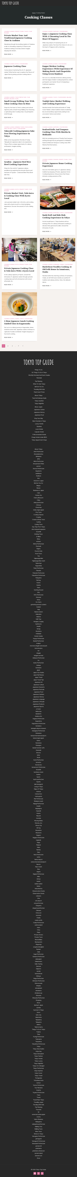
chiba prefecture (38, 502)
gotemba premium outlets (38, 604)
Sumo (38, 1012)
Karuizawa (38, 743)
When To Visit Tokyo (39, 384)
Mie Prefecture (38, 799)
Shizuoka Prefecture (38, 998)
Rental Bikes (38, 939)
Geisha (38, 585)
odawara (38, 896)
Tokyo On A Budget (38, 1066)
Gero (38, 587)
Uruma (38, 1117)
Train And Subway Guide (39, 398)
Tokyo (26, 31)
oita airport (38, 901)
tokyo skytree (38, 1071)
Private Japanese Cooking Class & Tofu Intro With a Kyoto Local (19, 269)
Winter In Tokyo (38, 1134)
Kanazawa (38, 733)
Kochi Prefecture (38, 760)
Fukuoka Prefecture (38, 573)
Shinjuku (38, 986)
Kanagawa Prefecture (38, 731)
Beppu (38, 485)
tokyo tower (38, 1073)
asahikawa (38, 473)
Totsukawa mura (38, 1080)
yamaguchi (38, 1139)
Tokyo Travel (38, 1075)
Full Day (38, 580)
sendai (38, 971)
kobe (38, 755)
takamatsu (38, 1017)
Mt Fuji (38, 828)
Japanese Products (38, 704)
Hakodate (38, 614)
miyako (38, 806)
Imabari (38, 643)
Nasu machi (38, 867)
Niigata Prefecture (38, 874)
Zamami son (38, 1155)
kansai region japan (38, 738)
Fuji (38, 556)
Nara (38, 852)
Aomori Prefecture (38, 468)
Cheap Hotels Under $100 (39, 437)
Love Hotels (39, 429)
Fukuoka (55, 159)
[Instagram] (42, 1173)
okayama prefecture (38, 908)
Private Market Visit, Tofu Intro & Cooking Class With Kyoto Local (19, 196)
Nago (38, 842)
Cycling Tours (38, 524)
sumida (38, 1007)
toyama (38, 1090)
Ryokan (38, 949)
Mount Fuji (38, 825)
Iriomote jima (38, 648)
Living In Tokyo (38, 786)
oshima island (38, 925)
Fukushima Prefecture (38, 575)
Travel (38, 1097)
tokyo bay (39, 1051)
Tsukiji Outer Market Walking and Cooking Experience (56, 102)
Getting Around (38, 590)
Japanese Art (38, 682)
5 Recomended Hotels (39, 434)
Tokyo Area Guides (38, 1049)
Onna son (38, 913)
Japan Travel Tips (38, 680)
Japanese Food (39, 415)
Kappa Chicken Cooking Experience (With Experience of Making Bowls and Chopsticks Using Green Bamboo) (57, 70)
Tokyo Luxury (38, 1061)
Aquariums (38, 471)
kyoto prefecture (38, 779)
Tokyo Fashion (38, 1056)
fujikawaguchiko (38, 558)
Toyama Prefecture (38, 1092)
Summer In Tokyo (38, 1010)
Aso (38, 478)
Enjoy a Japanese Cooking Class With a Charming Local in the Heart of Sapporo (57, 36)
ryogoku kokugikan (38, 947)
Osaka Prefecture (38, 922)
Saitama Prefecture (38, 956)
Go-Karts (38, 602)
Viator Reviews (38, 1119)
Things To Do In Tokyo (38, 1029)
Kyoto (17, 63)
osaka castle (38, 920)
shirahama (38, 990)
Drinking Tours (19, 127)
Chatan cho (38, 495)
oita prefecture (38, 903)
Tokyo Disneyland (38, 1054)
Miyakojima (38, 808)
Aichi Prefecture (38, 451)
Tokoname (38, 1039)
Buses (38, 488)
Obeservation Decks (38, 891)
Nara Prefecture (38, 854)
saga (38, 952)
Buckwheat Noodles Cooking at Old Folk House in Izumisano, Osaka (57, 269)
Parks (38, 932)
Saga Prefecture (38, 954)
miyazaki (38, 811)
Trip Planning (38, 381)
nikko (38, 876)
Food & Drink (28, 127)
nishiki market (38, 884)
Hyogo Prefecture (38, 638)
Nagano (38, 835)
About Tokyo (38, 395)
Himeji (38, 629)
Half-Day (38, 619)
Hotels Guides (38, 636)
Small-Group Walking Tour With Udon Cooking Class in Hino (19, 102)
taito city (38, 1015)
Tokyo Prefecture (20, 97)
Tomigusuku (38, 1078)
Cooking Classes (9, 31)
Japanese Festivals (38, 689)
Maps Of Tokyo (38, 789)
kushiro (38, 774)
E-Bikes (38, 536)
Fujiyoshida (38, 566)
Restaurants (38, 942)
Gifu (38, 592)
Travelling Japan (38, 1102)
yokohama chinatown (38, 1151)
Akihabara (38, 456)
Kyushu (55, 63)
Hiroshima (38, 631)
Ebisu (38, 539)
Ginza (38, 599)
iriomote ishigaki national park (38, 646)
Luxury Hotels (39, 424)
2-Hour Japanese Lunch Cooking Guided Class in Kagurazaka (19, 322)
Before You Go (39, 386)
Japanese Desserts (39, 687)
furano (38, 582)
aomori (38, 466)
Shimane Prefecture (38, 981)
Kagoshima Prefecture (38, 723)
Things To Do (38, 370)
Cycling (38, 522)
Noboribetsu (38, 888)
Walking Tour (38, 1126)
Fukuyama (38, 578)
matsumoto (38, 794)
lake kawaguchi (38, 784)
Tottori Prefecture (38, 1085)
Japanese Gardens (38, 694)
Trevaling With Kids (39, 389)
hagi (38, 609)
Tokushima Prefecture (38, 1044)
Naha (38, 847)
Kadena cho (38, 716)
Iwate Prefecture (38, 663)
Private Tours (19, 31)
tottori (38, 1083)
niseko (38, 881)
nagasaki (38, 840)
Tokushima (38, 1041)
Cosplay (38, 517)
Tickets (38, 1032)
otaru (38, 927)
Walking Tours (14, 98)
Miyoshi (38, 816)
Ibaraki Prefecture (38, 641)
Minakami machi (38, 801)
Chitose (38, 505)
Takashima (38, 1020)
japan (38, 670)
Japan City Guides (38, 672)
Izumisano (56, 264)
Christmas (38, 507)
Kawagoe (38, 745)
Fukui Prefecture (38, 568)
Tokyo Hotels (39, 1058)
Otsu (38, 930)
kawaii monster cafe (39, 748)
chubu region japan (38, 510)
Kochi (38, 757)
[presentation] (57, 198)
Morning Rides (38, 820)
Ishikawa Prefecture (38, 658)
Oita (38, 898)
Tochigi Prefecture (38, 1037)
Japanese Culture (39, 409)
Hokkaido (38, 633)
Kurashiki (38, 769)
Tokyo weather (39, 401)
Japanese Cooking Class (15, 66)
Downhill (38, 532)
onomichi (38, 915)
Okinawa (38, 910)
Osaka (62, 264)
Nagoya (38, 845)
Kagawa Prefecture (38, 718)
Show (38, 1003)
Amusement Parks (38, 464)
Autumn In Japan (38, 481)
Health (39, 626)
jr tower (38, 709)
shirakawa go (38, 993)
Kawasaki (38, 750)
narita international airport (38, 862)
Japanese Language (38, 699)
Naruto (38, 864)
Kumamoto (38, 765)
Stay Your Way (38, 418)
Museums (38, 833)
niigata (38, 871)
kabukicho (38, 714)
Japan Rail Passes (38, 675)
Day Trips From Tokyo (38, 527)
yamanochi (38, 1146)
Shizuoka (38, 995)
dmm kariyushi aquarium (38, 529)
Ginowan (38, 597)
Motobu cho (38, 823)
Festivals (39, 378)
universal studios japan (38, 1114)
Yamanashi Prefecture (38, 1143)
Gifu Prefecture (38, 595)
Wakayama (38, 1122)
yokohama (38, 1148)
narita (38, 857)
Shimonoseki (38, 983)
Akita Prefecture (39, 461)
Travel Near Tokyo (38, 1100)
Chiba (38, 500)
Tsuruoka (38, 1109)
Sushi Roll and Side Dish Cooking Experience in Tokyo (56, 216)
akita (38, 459)
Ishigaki (38, 653)
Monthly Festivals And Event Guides (39, 375)
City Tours (38, 512)
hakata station (38, 612)
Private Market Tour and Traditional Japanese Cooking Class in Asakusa (18, 38)
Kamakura (38, 726)
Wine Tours (38, 1131)
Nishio (38, 886)
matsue (38, 791)
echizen (38, 541)
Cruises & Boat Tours (38, 519)
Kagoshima (38, 721)
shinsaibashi (38, 988)
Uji (38, 1112)
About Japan (38, 407)
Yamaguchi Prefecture (38, 1141)
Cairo (38, 493)
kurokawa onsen (38, 772)
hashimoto (38, 624)
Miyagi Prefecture (38, 803)
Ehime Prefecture (38, 544)
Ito (38, 660)
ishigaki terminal (38, 655)
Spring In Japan (38, 1005)
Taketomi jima (38, 1027)
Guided (17, 318)
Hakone (38, 617)
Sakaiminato (38, 961)
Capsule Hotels (39, 432)
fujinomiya (39, 563)
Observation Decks (38, 893)
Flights (39, 549)
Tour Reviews (64, 31)
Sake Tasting (8, 128)
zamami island (39, 1153)
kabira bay (38, 711)
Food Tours (38, 553)
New (38, 869)
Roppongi (56, 212)
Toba (38, 1034)
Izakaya (38, 665)
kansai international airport (38, 735)
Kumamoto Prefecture (38, 767)
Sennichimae (38, 973)
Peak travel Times (39, 392)
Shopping (38, 1000)
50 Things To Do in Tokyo (39, 372)
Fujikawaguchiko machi (38, 561)
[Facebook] (34, 1173)
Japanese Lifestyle (38, 701)
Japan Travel (38, 677)
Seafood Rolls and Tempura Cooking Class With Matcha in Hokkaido (56, 132)
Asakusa (38, 476)
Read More (8, 54)
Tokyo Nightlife (39, 403)
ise (38, 650)
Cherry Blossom (38, 498)
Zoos (38, 1158)
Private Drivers (38, 935)
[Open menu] (73, 2)
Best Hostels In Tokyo (39, 421)
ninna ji (38, 879)
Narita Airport (38, 859)
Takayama (38, 1022)
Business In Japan (38, 490)
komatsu (38, 762)
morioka (38, 818)
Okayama (38, 905)
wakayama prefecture (38, 1124)
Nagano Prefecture (38, 837)
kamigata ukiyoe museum (38, 728)
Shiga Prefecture (38, 978)
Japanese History (39, 412)
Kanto (38, 740)
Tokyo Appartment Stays (39, 440)
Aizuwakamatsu (38, 454)
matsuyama (38, 796)
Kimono (38, 752)
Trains (38, 1095)
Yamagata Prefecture (38, 1136)
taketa (38, 1024)
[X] (38, 1173)
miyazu (38, 813)
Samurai (38, 966)
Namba (38, 850)
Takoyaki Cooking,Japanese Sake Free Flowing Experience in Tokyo (19, 133)
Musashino (38, 830)
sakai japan (38, 959)
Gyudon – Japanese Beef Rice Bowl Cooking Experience (17, 163)
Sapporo (56, 31)
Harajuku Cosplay (38, 621)
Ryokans (39, 426)
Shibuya (38, 976)
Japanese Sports (38, 706)
